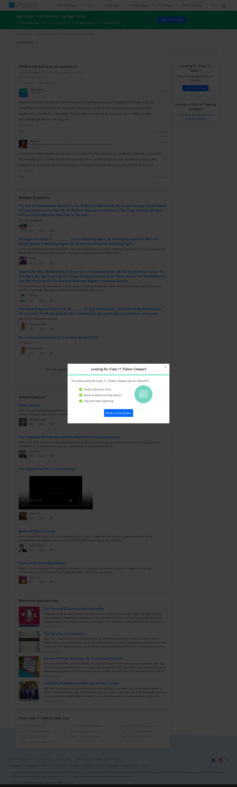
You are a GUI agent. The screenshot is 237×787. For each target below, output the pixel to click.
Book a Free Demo (118, 413)
